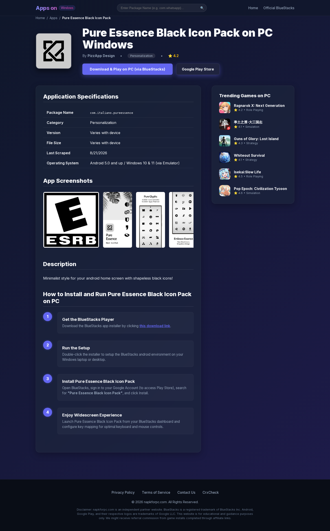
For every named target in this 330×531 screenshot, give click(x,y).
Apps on (54, 8)
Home (253, 8)
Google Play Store (198, 69)
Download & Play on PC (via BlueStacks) (127, 69)
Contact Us (186, 492)
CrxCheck (210, 492)
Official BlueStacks (278, 8)
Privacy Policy (123, 492)
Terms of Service (156, 492)
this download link (154, 326)
